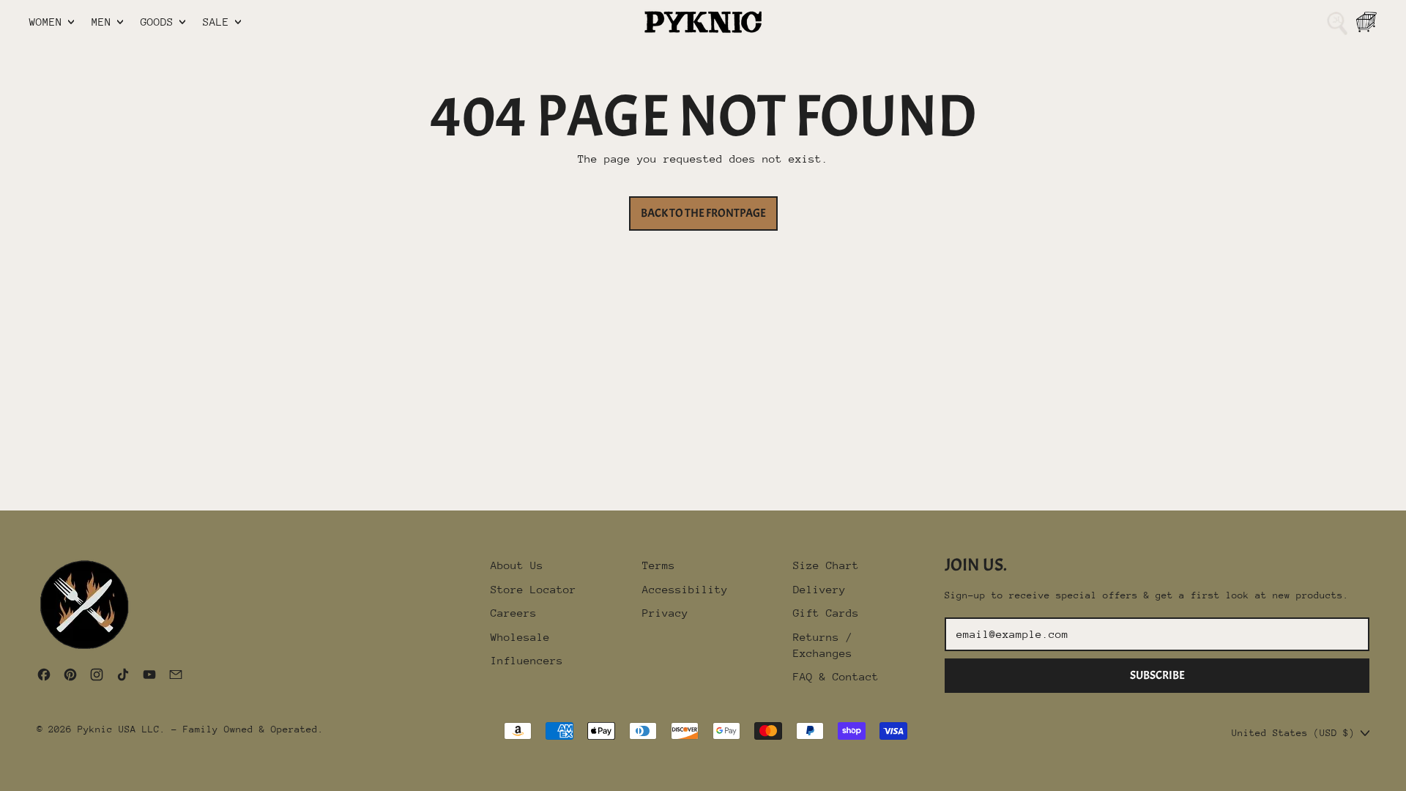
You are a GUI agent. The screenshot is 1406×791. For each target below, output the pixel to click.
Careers (514, 612)
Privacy (665, 612)
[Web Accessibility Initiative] (6, 774)
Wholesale (520, 637)
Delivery (819, 589)
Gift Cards (826, 612)
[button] (1337, 22)
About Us (517, 565)
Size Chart (826, 565)
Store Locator (533, 589)
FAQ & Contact (836, 676)
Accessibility (685, 589)
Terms (658, 565)
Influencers (527, 660)
